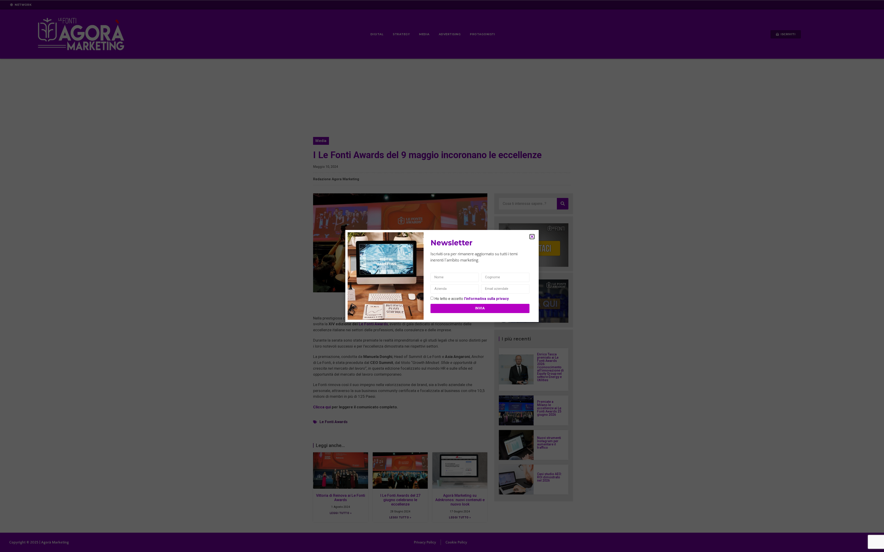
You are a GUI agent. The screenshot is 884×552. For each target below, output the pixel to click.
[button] (532, 237)
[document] (442, 276)
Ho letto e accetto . (471, 298)
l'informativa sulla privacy (486, 298)
